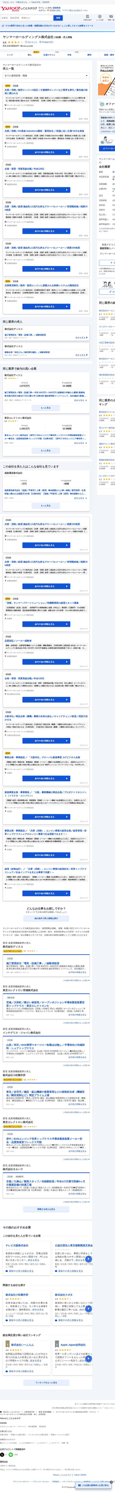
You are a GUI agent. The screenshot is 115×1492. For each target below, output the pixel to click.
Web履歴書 (32, 1427)
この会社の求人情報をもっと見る (75, 980)
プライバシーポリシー (21, 1482)
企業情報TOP (29, 1412)
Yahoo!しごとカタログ (11, 1412)
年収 (73, 54)
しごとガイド (42, 1443)
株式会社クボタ (64, 1294)
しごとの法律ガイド (26, 1443)
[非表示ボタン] (111, 1482)
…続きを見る (32, 1260)
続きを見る (79, 400)
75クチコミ (32, 42)
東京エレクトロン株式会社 (18, 1122)
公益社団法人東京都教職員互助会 (74, 1245)
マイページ (22, 1427)
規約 (55, 1482)
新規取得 (56, 8)
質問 (89, 55)
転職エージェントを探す (60, 1435)
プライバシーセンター (41, 1482)
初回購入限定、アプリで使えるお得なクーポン (69, 10)
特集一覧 (111, 20)
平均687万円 (47, 42)
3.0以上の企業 (27, 46)
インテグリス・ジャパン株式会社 (22, 1032)
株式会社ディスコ (13, 946)
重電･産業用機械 (45, 1412)
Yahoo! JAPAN (80, 1475)
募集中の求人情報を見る (21, 1271)
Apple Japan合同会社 (73, 1344)
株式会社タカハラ (13, 1169)
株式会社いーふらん (22, 1344)
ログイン (42, 10)
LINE (16, 1455)
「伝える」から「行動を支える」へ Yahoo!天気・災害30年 (25, 2)
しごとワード (54, 1443)
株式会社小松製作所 (14, 1075)
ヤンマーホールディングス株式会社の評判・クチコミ (76, 1412)
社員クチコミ (51, 54)
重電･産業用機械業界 (11, 46)
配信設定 (42, 1427)
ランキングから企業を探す (38, 1435)
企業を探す (87, 20)
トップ (10, 55)
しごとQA (100, 20)
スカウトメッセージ (7, 1427)
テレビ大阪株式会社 (17, 1245)
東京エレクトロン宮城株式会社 (20, 990)
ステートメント (71, 1482)
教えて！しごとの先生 (8, 1443)
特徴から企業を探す (18, 1435)
